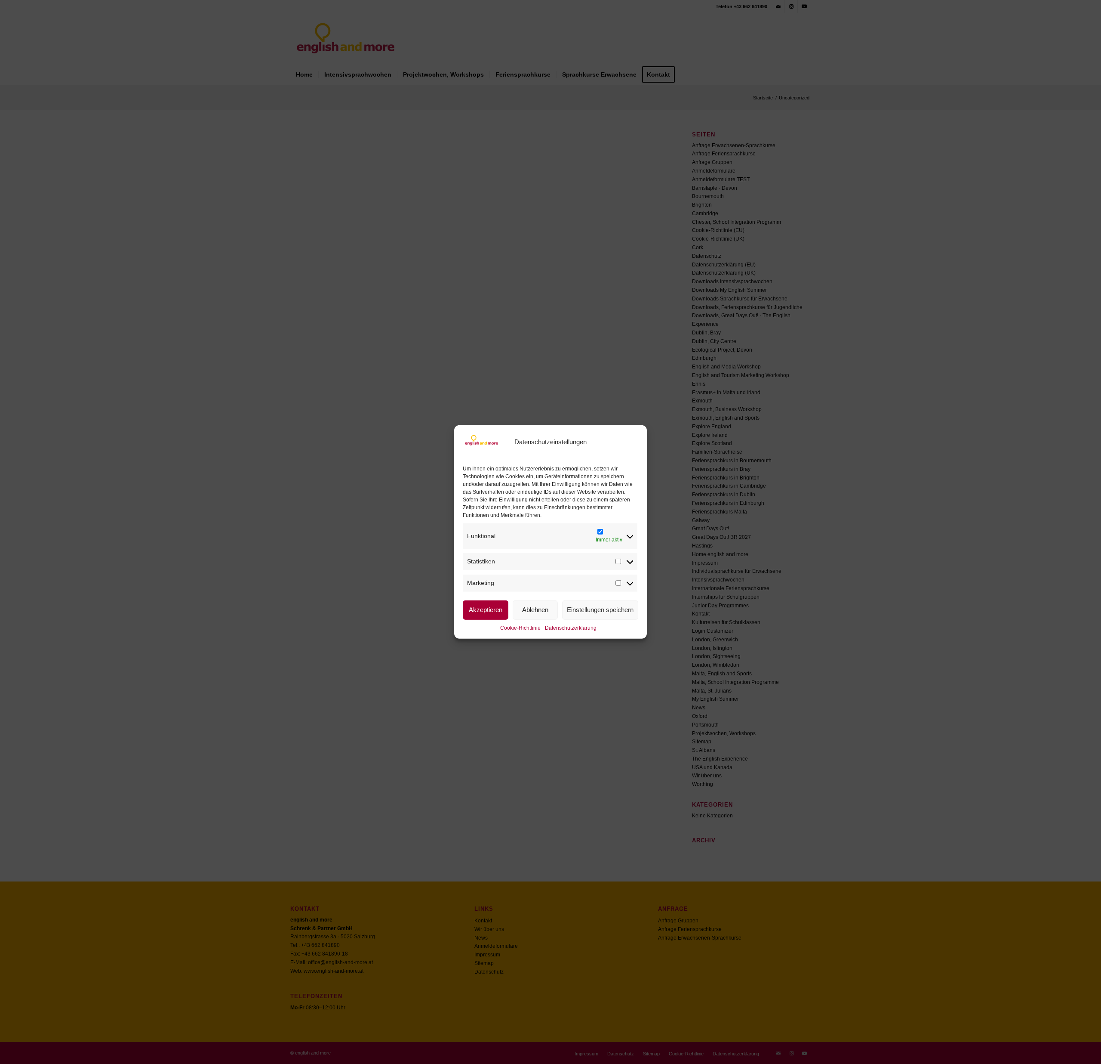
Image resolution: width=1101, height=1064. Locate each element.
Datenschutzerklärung (571, 628)
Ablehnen (535, 609)
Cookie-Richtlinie (520, 628)
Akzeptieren (485, 609)
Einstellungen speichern (600, 609)
